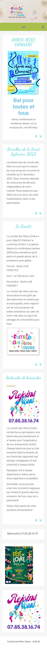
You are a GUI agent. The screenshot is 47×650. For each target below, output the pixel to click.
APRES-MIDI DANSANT (23, 42)
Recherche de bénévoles (23, 377)
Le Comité (23, 226)
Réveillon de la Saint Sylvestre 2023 (23, 152)
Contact (11, 385)
